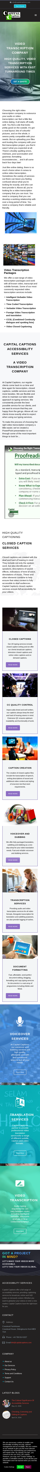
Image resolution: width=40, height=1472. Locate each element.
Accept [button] (20, 1467)
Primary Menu (36, 15)
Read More (20, 1072)
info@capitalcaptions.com (21, 2)
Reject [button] (28, 1467)
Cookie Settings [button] (9, 1467)
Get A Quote (20, 6)
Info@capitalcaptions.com (21, 1343)
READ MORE (13, 665)
